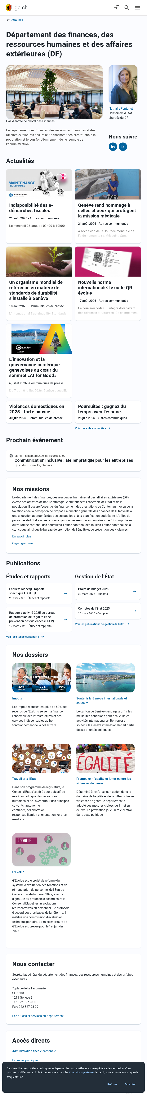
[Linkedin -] (113, 146)
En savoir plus (21, 536)
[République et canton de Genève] (8, 7)
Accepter (130, 1084)
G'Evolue (18, 872)
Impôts (17, 698)
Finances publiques (25, 1060)
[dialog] (73, 1077)
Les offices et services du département (38, 1016)
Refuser (112, 1084)
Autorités (17, 19)
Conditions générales (81, 1072)
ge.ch (21, 7)
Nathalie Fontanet (121, 108)
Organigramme (22, 543)
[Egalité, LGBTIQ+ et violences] (105, 759)
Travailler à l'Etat (24, 779)
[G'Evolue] (41, 850)
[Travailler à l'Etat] (41, 759)
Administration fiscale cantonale (34, 1051)
